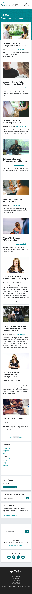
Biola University (16, 571)
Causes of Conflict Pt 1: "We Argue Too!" (12, 121)
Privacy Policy (19, 588)
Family (4, 464)
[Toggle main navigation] (29, 4)
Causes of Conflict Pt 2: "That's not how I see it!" (13, 83)
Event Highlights (7, 451)
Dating (4, 462)
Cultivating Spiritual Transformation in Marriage (15, 160)
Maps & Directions (16, 580)
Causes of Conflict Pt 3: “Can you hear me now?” (13, 44)
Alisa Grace (17, 205)
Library (21, 586)
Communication (7, 459)
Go (27, 498)
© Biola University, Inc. (16, 582)
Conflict (5, 460)
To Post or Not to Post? (13, 419)
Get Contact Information (16, 545)
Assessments (6, 450)
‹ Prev (11, 437)
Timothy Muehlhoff (20, 49)
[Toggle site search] (25, 4)
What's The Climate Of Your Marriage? (11, 239)
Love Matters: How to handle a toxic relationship (14, 277)
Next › (20, 437)
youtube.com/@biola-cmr (10, 515)
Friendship (5, 465)
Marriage (5, 467)
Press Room (12, 588)
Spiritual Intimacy (7, 468)
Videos (4, 453)
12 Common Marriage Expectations (12, 200)
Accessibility (26, 588)
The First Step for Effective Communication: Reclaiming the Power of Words (15, 328)
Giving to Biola (27, 586)
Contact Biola (4, 586)
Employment (6, 588)
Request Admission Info (14, 586)
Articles (5, 447)
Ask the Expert (6, 448)
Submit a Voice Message (10, 487)
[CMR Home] (9, 4)
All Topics (5, 472)
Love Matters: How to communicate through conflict (11, 374)
